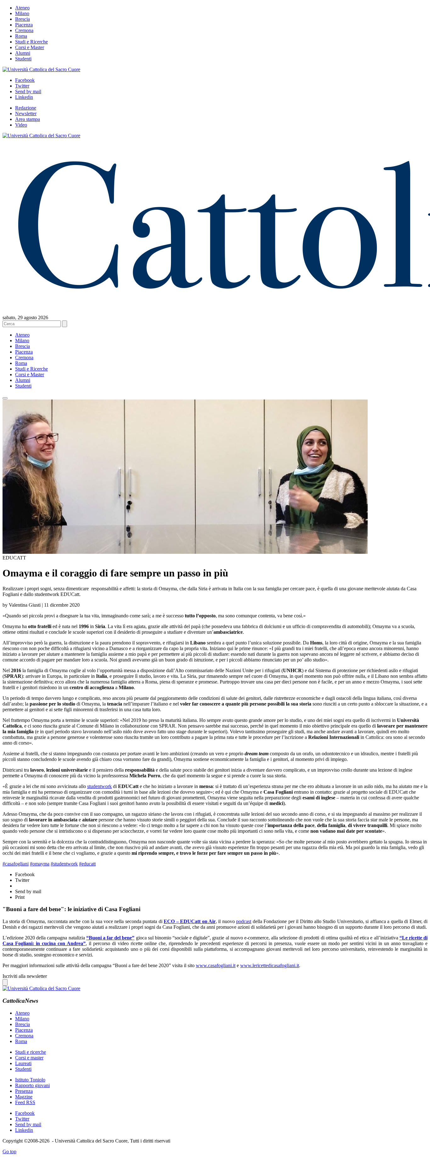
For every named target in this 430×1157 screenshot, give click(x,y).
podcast (243, 921)
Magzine (23, 1096)
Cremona (24, 30)
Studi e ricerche (30, 1052)
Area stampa (27, 119)
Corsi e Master (29, 47)
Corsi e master (29, 1057)
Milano (22, 13)
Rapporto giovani (32, 1085)
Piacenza (24, 24)
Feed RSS (25, 1102)
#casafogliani (16, 863)
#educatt (87, 863)
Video (21, 125)
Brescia (22, 19)
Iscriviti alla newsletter (25, 976)
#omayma (39, 863)
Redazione (25, 108)
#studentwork (64, 863)
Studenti (23, 58)
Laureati (23, 1063)
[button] (5, 398)
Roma (21, 36)
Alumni (22, 53)
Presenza (24, 1091)
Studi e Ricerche (31, 41)
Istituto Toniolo (30, 1079)
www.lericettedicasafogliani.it (269, 965)
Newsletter (26, 113)
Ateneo (22, 7)
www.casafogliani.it (215, 965)
